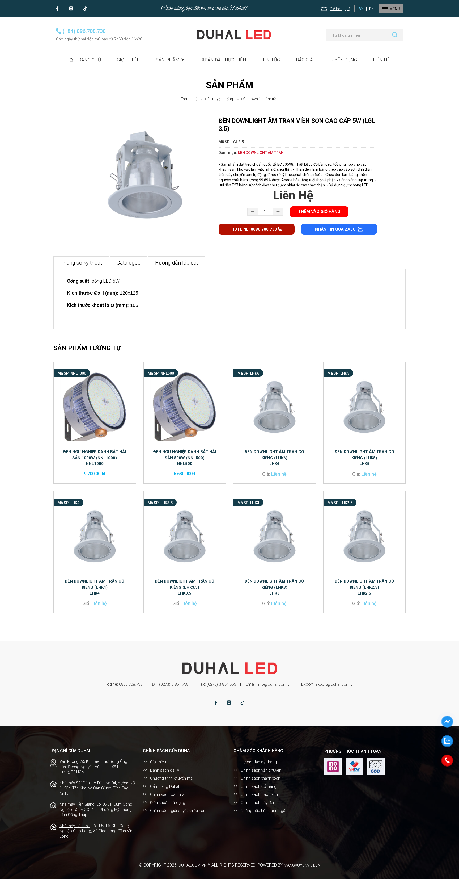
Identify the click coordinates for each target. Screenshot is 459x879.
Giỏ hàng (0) (340, 9)
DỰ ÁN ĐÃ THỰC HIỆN (223, 59)
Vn (361, 9)
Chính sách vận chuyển (261, 770)
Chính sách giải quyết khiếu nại (177, 810)
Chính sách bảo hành (259, 794)
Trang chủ (88, 59)
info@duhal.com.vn (274, 684)
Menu (394, 9)
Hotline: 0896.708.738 (254, 229)
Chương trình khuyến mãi (171, 778)
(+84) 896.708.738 (83, 31)
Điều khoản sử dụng (167, 802)
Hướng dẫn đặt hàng (259, 762)
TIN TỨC (271, 59)
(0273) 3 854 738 (173, 684)
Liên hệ (381, 59)
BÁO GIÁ (304, 59)
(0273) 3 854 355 (221, 684)
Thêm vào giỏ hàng (319, 211)
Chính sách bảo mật (168, 794)
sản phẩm (168, 59)
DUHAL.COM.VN (192, 865)
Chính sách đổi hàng (259, 786)
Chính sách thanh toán (260, 778)
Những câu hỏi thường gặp (264, 810)
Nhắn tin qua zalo (336, 229)
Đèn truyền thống (219, 99)
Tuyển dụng (343, 59)
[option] (143, 178)
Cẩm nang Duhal (164, 786)
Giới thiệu (128, 59)
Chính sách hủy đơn (258, 802)
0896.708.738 (130, 684)
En (371, 9)
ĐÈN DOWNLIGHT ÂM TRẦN (260, 99)
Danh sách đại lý (164, 770)
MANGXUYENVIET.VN (302, 865)
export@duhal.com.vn (335, 684)
